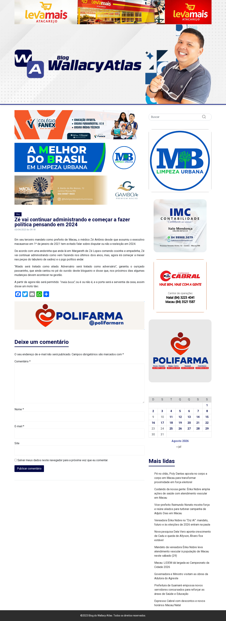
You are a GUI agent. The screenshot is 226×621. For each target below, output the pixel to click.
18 (171, 422)
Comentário (22, 361)
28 (198, 428)
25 (171, 428)
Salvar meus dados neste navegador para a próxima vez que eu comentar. (62, 460)
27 (189, 428)
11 (171, 417)
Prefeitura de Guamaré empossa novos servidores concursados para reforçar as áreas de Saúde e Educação (179, 590)
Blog (18, 214)
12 (180, 417)
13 (189, 417)
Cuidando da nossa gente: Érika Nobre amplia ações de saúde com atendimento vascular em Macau (182, 493)
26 (180, 428)
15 (207, 417)
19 (180, 422)
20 (189, 422)
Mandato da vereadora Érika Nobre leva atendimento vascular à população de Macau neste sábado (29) (181, 551)
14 (198, 417)
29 (207, 428)
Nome (19, 409)
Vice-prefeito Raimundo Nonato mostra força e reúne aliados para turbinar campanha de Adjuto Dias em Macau (182, 509)
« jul (178, 446)
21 (198, 422)
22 (207, 422)
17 (162, 422)
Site (16, 443)
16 (153, 422)
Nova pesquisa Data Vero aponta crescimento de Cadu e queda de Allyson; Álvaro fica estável (182, 536)
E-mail (19, 426)
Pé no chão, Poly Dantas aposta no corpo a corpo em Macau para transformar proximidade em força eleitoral (180, 478)
